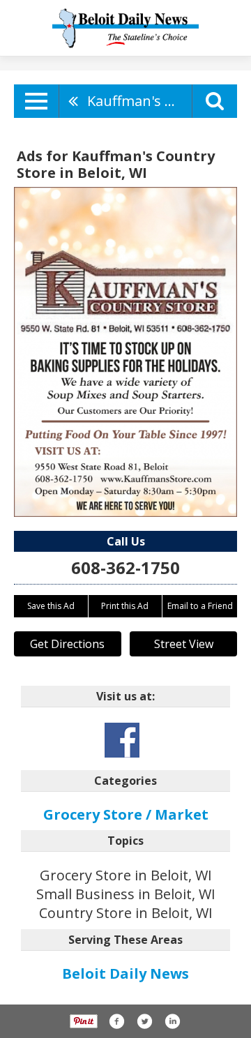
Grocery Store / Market (125, 814)
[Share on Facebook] (116, 1021)
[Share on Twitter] (144, 1021)
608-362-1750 (125, 567)
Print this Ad (125, 606)
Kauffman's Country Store (139, 100)
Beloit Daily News (125, 973)
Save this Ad (51, 606)
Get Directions (67, 644)
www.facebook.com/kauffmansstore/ (122, 740)
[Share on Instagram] (172, 1021)
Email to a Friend (200, 606)
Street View (183, 644)
